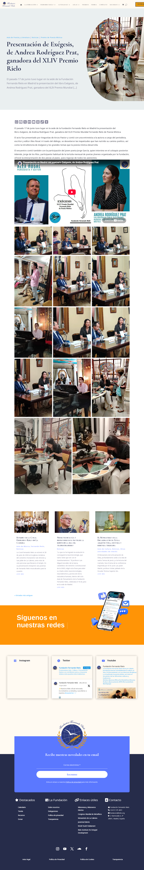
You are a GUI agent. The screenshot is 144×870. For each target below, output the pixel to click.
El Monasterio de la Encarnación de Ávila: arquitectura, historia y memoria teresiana (109, 541)
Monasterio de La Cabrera (87, 818)
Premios (85, 5)
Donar (20, 819)
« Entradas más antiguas (23, 595)
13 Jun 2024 (62, 685)
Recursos (114, 5)
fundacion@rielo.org (117, 813)
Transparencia (53, 819)
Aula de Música (23, 546)
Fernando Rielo (46, 5)
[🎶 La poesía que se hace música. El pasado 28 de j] (27, 677)
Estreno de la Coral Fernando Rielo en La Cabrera (27, 540)
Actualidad (63, 5)
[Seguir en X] (72, 849)
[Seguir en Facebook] (86, 849)
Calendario (22, 807)
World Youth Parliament (86, 826)
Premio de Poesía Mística (51, 37)
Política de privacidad (73, 782)
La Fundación (30, 5)
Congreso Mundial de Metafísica (90, 814)
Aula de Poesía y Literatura (18, 37)
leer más (20, 574)
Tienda (94, 5)
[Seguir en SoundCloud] (79, 849)
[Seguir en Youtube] (65, 849)
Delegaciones (53, 811)
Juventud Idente (84, 822)
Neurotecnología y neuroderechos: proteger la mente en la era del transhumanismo (70, 541)
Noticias (35, 37)
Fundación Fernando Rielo (68, 683)
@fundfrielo (83, 683)
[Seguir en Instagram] (57, 849)
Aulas (75, 5)
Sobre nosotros (54, 807)
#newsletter (69, 693)
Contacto (103, 5)
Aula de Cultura (104, 549)
